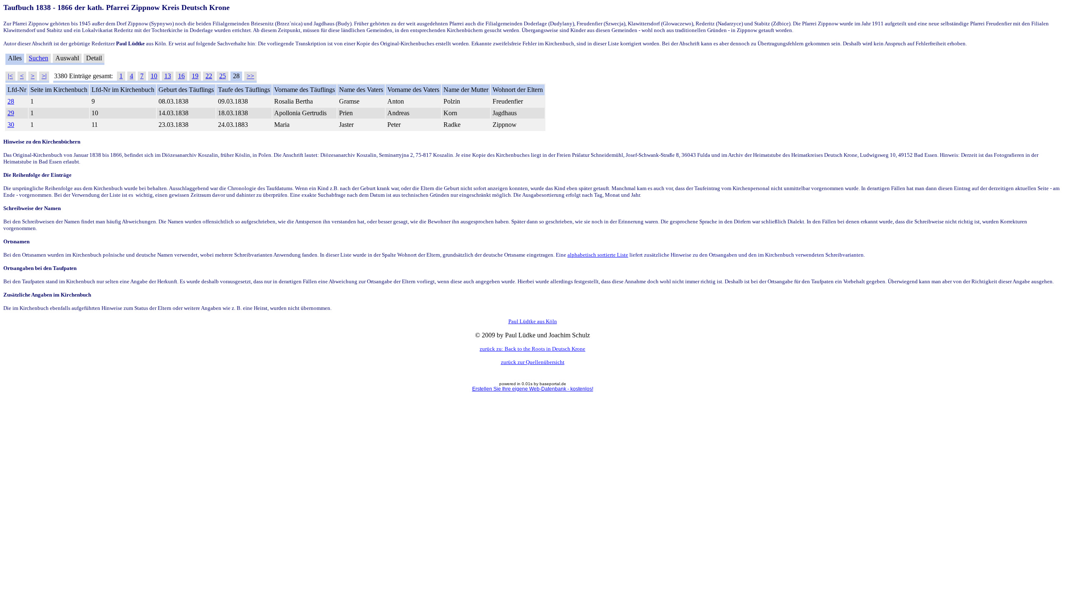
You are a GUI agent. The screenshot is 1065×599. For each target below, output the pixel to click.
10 (154, 75)
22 (209, 75)
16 (181, 75)
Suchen (38, 58)
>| (44, 75)
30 (10, 124)
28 (10, 101)
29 (10, 112)
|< (10, 75)
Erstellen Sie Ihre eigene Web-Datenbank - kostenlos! (532, 389)
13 (167, 75)
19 (195, 75)
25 (222, 75)
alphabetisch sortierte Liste (597, 255)
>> (250, 75)
